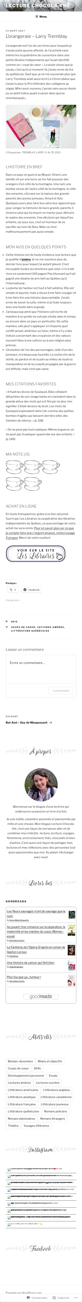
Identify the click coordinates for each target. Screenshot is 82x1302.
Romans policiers (55, 1111)
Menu (43, 16)
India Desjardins (16, 967)
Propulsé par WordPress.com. (24, 1292)
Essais (53, 1075)
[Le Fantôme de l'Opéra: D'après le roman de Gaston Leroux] (71, 954)
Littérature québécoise (30, 630)
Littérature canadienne (56, 1097)
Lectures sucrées (47, 1082)
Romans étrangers (52, 1118)
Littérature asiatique (22, 1097)
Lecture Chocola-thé (38, 5)
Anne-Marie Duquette (19, 920)
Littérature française (22, 1104)
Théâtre (13, 1125)
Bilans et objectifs (50, 1061)
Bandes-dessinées (20, 1061)
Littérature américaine (23, 1090)
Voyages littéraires (36, 1125)
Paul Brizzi (13, 956)
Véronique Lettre (17, 981)
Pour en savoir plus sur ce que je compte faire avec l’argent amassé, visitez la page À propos (40, 532)
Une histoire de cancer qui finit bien (30, 962)
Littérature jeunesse (55, 1104)
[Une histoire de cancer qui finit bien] (71, 969)
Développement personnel (26, 1075)
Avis (14, 621)
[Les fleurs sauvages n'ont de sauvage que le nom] (71, 919)
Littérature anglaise (56, 1090)
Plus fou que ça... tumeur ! (24, 977)
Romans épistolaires (21, 1118)
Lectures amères (50, 627)
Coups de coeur (23, 627)
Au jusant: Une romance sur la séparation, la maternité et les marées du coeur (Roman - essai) (36, 931)
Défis (37, 1068)
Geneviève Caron (16, 940)
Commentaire (60, 690)
